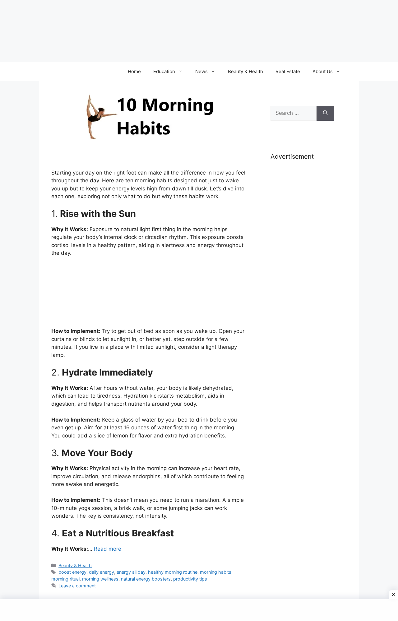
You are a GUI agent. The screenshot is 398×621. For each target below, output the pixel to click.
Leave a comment (77, 585)
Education (164, 71)
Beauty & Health (245, 71)
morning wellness (100, 578)
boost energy (72, 572)
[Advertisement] (302, 263)
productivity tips (190, 578)
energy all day (131, 572)
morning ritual (65, 578)
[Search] (325, 113)
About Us (322, 71)
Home (134, 71)
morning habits (215, 572)
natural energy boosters (146, 578)
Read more (107, 549)
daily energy (101, 572)
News (201, 71)
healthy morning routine (172, 572)
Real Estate (287, 71)
